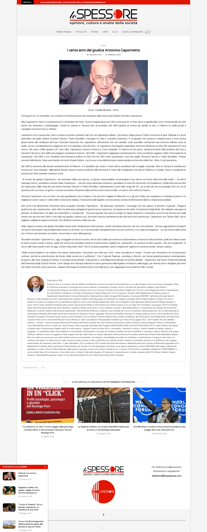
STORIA (94, 32)
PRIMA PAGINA (63, 32)
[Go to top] (103, 525)
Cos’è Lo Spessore (30, 464)
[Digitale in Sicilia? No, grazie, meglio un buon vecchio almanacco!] (9, 490)
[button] (36, 2)
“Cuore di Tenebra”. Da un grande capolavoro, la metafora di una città (30, 507)
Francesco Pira (95, 55)
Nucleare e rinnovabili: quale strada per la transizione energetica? (73, 2)
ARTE (105, 32)
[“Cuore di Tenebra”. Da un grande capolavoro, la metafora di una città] (9, 507)
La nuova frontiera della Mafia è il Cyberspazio (159, 427)
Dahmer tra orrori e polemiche (27, 474)
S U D (115, 32)
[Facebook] (103, 511)
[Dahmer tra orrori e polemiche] (9, 476)
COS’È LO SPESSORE (132, 32)
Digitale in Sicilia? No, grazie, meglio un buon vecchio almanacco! (29, 490)
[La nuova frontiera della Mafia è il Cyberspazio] (159, 405)
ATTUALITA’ (81, 32)
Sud (43, 368)
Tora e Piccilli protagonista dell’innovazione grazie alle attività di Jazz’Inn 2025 (30, 524)
